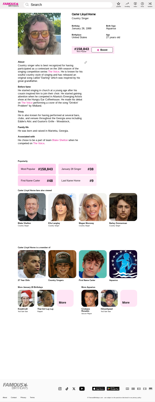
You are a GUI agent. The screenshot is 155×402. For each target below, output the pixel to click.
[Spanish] (127, 389)
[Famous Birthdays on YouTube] (82, 388)
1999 (88, 28)
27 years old (113, 37)
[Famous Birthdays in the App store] (98, 389)
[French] (138, 389)
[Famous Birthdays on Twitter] (74, 388)
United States (79, 37)
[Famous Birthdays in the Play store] (113, 389)
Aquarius (111, 28)
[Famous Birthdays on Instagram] (60, 388)
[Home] (26, 387)
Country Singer (80, 18)
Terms (32, 397)
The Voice (53, 71)
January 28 (78, 28)
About (5, 397)
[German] (150, 389)
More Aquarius (88, 287)
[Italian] (144, 389)
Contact (14, 397)
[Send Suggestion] (85, 63)
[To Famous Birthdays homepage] (11, 5)
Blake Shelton (60, 140)
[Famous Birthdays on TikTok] (67, 388)
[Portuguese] (133, 389)
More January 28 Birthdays (30, 287)
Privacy (23, 397)
